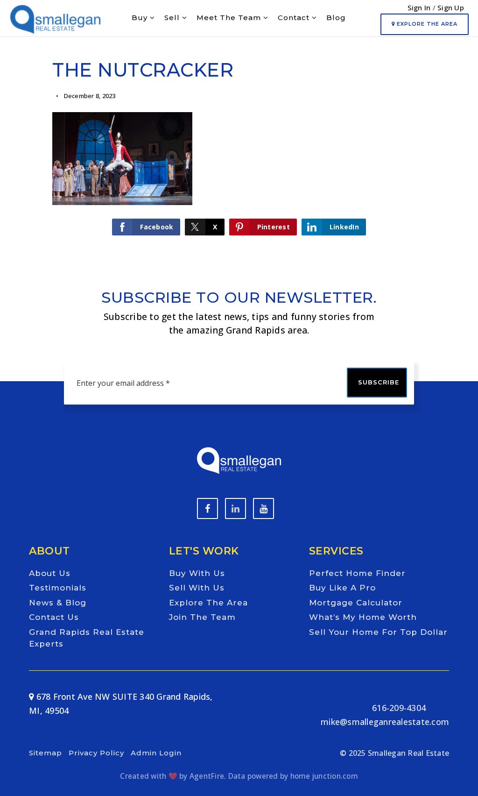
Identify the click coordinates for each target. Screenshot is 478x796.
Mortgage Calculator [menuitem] (355, 602)
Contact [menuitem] (295, 17)
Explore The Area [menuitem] (208, 602)
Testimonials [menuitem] (57, 587)
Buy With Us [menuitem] (197, 573)
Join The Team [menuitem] (202, 617)
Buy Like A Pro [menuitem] (342, 587)
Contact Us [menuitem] (54, 617)
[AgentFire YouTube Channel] (235, 508)
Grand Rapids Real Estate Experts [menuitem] (86, 638)
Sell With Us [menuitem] (197, 587)
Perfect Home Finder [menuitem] (357, 573)
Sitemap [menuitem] (45, 752)
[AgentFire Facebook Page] (207, 508)
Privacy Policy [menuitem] (96, 752)
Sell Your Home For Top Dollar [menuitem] (378, 632)
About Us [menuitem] (49, 573)
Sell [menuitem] (173, 17)
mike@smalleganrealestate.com (385, 721)
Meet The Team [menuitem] (230, 17)
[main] (239, 130)
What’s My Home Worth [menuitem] (363, 617)
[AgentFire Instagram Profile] (263, 508)
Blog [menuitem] (336, 17)
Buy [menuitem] (141, 17)
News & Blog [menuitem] (57, 602)
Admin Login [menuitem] (156, 752)
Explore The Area (426, 24)
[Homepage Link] (55, 16)
